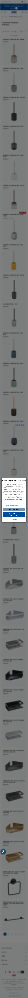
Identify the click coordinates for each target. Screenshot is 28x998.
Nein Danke (14, 514)
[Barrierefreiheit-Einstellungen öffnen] (3, 851)
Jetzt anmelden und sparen (14, 502)
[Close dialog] (25, 490)
